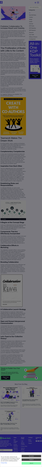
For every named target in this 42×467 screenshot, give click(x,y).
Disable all (31, 459)
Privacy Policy (4, 462)
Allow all (31, 463)
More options (31, 456)
